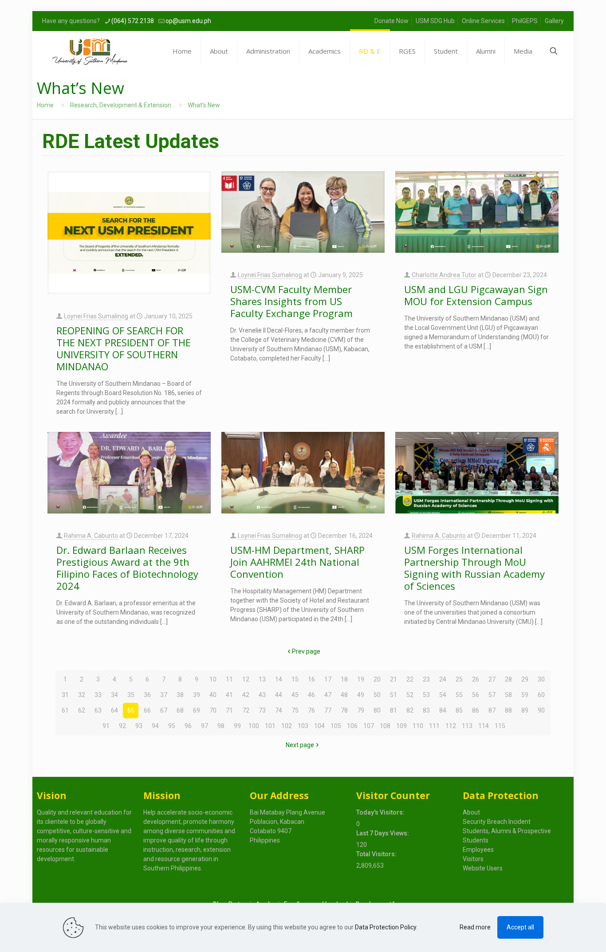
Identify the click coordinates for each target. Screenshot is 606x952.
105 (336, 725)
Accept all (520, 927)
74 (278, 710)
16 (311, 679)
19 (360, 679)
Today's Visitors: (381, 812)
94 (155, 725)
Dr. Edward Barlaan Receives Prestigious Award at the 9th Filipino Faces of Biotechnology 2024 (127, 567)
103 (303, 725)
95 (171, 725)
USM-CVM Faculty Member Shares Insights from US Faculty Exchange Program (292, 301)
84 (442, 710)
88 (508, 710)
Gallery (554, 20)
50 (377, 694)
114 (483, 725)
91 (106, 725)
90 (541, 710)
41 (229, 694)
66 (147, 710)
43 (262, 694)
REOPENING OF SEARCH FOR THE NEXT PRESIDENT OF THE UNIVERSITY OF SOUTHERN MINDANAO (123, 348)
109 (401, 725)
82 (409, 710)
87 (492, 710)
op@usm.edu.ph (188, 20)
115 (500, 725)
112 (450, 725)
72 (245, 710)
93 (138, 725)
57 (492, 694)
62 (81, 710)
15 (295, 679)
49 (360, 694)
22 (409, 679)
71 (229, 710)
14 (278, 679)
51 (393, 694)
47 (327, 694)
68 (180, 710)
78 (344, 710)
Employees (478, 849)
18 (344, 679)
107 (368, 725)
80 (377, 710)
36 (147, 694)
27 (492, 679)
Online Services (483, 20)
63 (98, 710)
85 (459, 710)
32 (81, 694)
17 (327, 679)
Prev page (306, 651)
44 (278, 694)
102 (286, 725)
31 (65, 694)
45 (295, 694)
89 (524, 710)
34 (114, 694)
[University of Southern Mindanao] (90, 51)
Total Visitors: (377, 854)
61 (65, 710)
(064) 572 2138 (132, 20)
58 (508, 694)
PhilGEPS (525, 20)
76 (311, 710)
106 (352, 725)
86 (475, 710)
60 (541, 694)
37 (163, 694)
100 (253, 725)
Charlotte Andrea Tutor (444, 274)
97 (204, 725)
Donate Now (391, 20)
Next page (300, 744)
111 (434, 725)
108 (385, 725)
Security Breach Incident (497, 821)
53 (426, 694)
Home (45, 105)
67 (163, 710)
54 (442, 694)
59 (524, 694)
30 (541, 679)
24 (442, 679)
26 (475, 679)
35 (130, 694)
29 (524, 679)
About (471, 812)
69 (196, 710)
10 (212, 679)
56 (475, 694)
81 (393, 710)
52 (409, 694)
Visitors (473, 858)
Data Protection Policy (385, 927)
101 (270, 725)
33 (98, 694)
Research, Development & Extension (120, 105)
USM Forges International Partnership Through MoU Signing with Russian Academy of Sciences (474, 567)
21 (393, 679)
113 (467, 725)
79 (360, 710)
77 (327, 710)
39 (196, 694)
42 (245, 694)
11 (229, 679)
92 (122, 725)
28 (508, 679)
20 (377, 679)
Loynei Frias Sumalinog (96, 316)
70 (212, 710)
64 (114, 710)
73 (262, 710)
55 (459, 694)
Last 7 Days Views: (383, 833)
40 (212, 694)
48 (344, 694)
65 (130, 710)
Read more (475, 927)
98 (220, 725)
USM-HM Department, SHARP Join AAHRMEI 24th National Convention (297, 561)
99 (237, 725)
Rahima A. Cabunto (91, 535)
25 (459, 679)
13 (262, 679)
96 (188, 725)
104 (319, 725)
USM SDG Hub (435, 20)
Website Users (483, 868)
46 (311, 694)
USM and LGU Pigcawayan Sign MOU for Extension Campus (476, 295)
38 (180, 694)
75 (295, 710)
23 (426, 679)
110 (418, 725)
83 (426, 710)
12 (245, 679)
